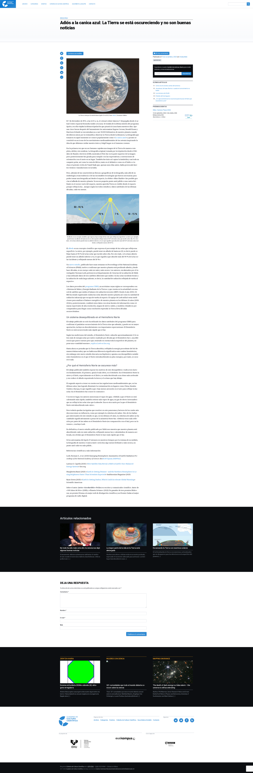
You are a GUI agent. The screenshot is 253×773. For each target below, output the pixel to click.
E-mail (62, 618)
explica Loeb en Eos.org (100, 343)
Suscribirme (186, 73)
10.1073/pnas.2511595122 (112, 459)
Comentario (64, 592)
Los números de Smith (163, 93)
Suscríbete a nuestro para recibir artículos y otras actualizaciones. (172, 68)
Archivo (96, 720)
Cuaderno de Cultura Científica (74, 769)
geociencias (157, 60)
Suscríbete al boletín (145, 720)
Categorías (104, 720)
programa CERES (92, 286)
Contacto (156, 720)
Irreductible (64, 18)
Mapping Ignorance (161, 659)
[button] (61, 53)
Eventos (112, 720)
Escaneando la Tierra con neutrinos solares (170, 548)
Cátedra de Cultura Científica (126, 720)
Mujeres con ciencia (115, 659)
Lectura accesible (75, 53)
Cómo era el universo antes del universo (168, 85)
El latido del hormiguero (163, 96)
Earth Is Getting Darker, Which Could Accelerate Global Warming (108, 480)
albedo (71, 248)
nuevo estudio (74, 265)
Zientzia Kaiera (67, 659)
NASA (114, 115)
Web (61, 625)
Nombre (63, 610)
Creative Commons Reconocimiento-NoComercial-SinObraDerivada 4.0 (115, 769)
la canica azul (120, 138)
